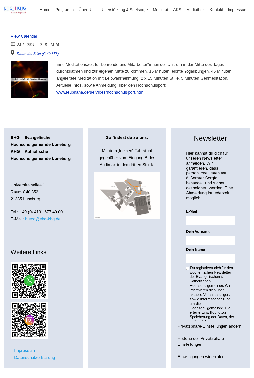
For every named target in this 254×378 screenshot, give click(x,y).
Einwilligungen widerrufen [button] (201, 356)
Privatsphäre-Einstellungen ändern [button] (209, 326)
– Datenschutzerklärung (33, 357)
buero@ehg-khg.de (42, 219)
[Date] (13, 43)
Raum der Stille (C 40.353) (38, 54)
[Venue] (13, 52)
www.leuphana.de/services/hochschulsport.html (100, 92)
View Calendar (24, 36)
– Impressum (23, 350)
